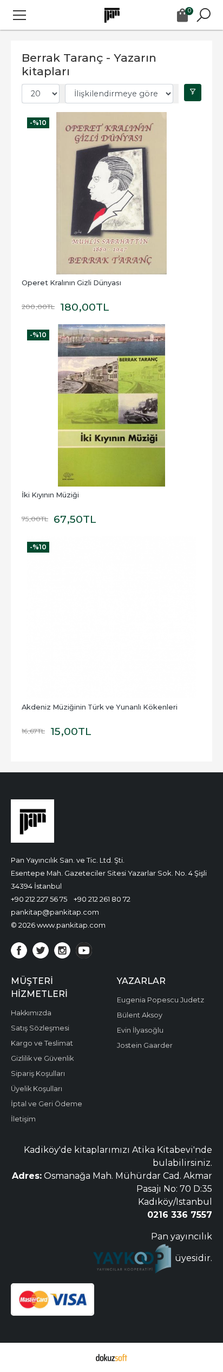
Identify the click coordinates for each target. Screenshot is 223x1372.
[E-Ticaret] (111, 1357)
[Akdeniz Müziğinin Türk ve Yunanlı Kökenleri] (111, 617)
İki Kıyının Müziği (50, 495)
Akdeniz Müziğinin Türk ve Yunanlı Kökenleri (100, 707)
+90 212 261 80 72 (102, 899)
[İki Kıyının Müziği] (111, 405)
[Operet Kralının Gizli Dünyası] (111, 193)
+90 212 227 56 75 (39, 899)
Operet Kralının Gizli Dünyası (71, 283)
